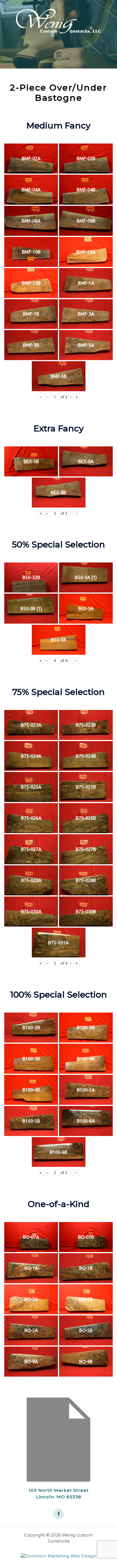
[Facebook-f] (58, 1513)
